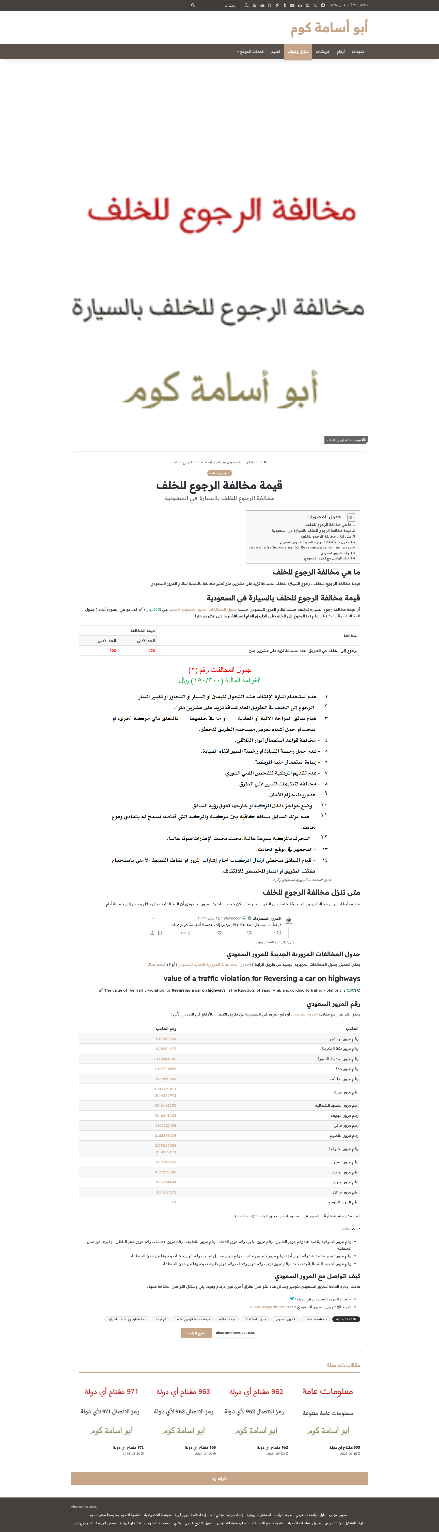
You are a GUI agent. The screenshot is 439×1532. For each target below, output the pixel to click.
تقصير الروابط (106, 1523)
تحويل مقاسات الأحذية (304, 1523)
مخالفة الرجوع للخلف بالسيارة (127, 1319)
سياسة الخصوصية (157, 1515)
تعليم (275, 51)
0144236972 (165, 1095)
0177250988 (165, 1172)
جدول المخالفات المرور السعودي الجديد (203, 609)
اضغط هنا (158, 964)
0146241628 (165, 1115)
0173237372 (165, 1192)
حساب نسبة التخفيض (233, 1523)
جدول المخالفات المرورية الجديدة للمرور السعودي (314, 542)
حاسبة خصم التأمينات (268, 1523)
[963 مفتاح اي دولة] (183, 1410)
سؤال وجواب (298, 51)
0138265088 (165, 1145)
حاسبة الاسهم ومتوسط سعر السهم (115, 1515)
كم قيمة (161, 1319)
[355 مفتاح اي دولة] (328, 1410)
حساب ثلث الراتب (157, 1523)
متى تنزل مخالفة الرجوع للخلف (326, 536)
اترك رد (219, 1478)
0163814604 (165, 1135)
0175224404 (165, 1182)
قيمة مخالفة (227, 1319)
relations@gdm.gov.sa (270, 1306)
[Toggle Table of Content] (349, 517)
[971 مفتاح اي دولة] (111, 1410)
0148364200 (165, 1058)
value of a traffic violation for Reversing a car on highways (299, 547)
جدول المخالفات (255, 1319)
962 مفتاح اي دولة (272, 1447)
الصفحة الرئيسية (250, 462)
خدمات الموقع (252, 51)
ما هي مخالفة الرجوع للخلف (329, 524)
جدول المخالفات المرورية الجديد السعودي (213, 964)
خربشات (323, 51)
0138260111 (166, 1152)
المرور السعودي (304, 1014)
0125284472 (165, 1048)
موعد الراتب (283, 1515)
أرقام (341, 51)
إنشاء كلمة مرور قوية (190, 1515)
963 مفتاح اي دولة (200, 1447)
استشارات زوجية (259, 1515)
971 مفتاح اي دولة (128, 1447)
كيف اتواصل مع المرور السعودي (326, 558)
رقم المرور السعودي (335, 553)
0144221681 (165, 1088)
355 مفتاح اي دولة (345, 1447)
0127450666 (165, 1078)
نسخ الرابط (196, 1333)
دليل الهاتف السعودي (310, 1515)
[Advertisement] (219, 102)
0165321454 (165, 1125)
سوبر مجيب (338, 1515)
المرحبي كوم (83, 1523)
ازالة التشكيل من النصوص (344, 1523)
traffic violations (315, 1319)
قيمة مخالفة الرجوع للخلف (193, 1319)
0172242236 (165, 1161)
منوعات (358, 51)
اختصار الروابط (130, 1523)
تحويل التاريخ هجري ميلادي (193, 1523)
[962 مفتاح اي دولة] (255, 1410)
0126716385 (165, 1068)
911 (173, 1202)
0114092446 (165, 1038)
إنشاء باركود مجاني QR (226, 1515)
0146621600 (165, 1105)
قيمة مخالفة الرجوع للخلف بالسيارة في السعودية (311, 530)
